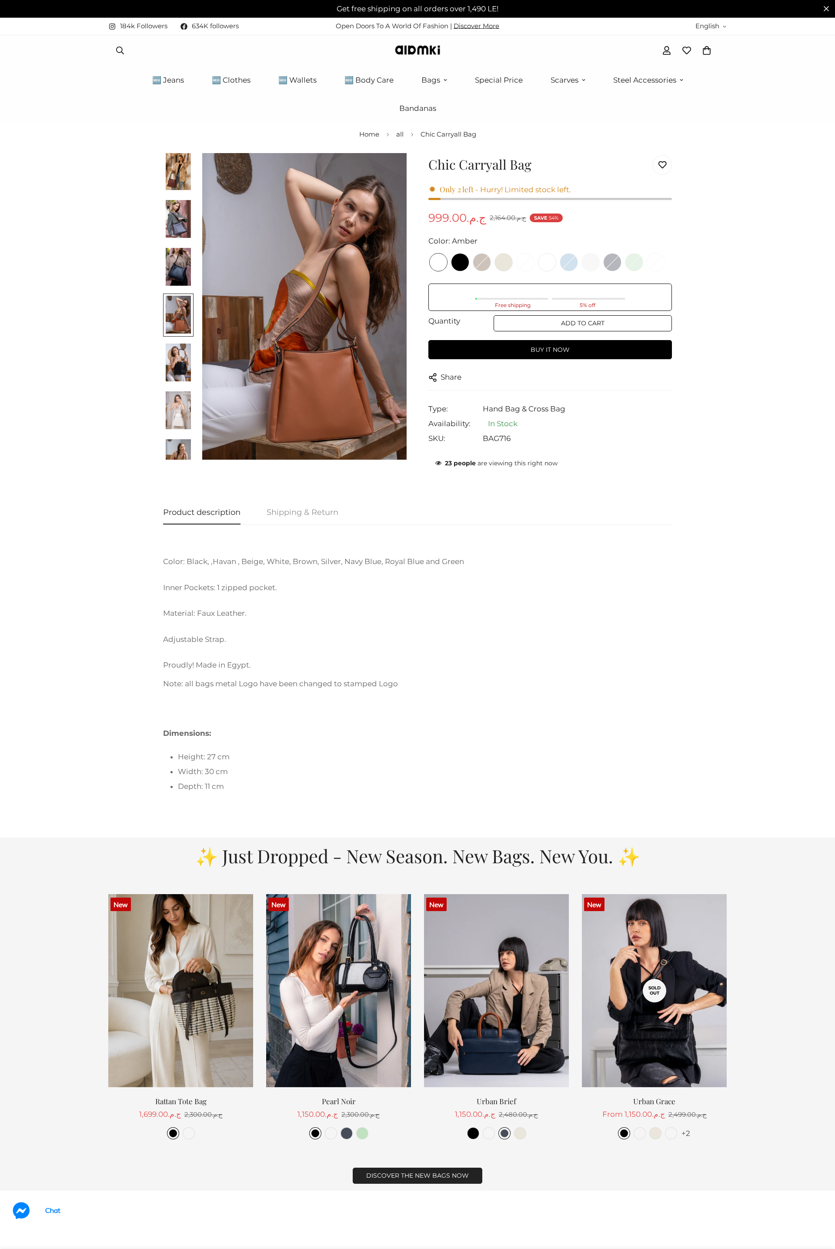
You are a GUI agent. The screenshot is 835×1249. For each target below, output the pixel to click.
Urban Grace (654, 1101)
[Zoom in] (388, 171)
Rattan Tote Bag (181, 1101)
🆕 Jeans (168, 80)
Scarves (564, 80)
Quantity (444, 321)
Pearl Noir (339, 1101)
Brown (482, 262)
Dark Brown (547, 262)
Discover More (476, 26)
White (525, 262)
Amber (438, 262)
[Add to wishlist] (662, 165)
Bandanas (417, 108)
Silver (590, 262)
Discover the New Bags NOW (417, 1175)
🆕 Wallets (297, 80)
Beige (503, 262)
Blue (569, 262)
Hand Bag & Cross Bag (524, 408)
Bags (430, 80)
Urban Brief (496, 1101)
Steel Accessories (644, 80)
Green (634, 262)
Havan (188, 1133)
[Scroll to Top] (818, 1202)
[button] (707, 50)
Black (460, 262)
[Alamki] (417, 50)
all (400, 134)
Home (369, 134)
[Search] (120, 50)
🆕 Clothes (231, 80)
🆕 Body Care (369, 80)
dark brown (488, 1133)
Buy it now (550, 350)
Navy (612, 262)
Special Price (499, 80)
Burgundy (656, 262)
